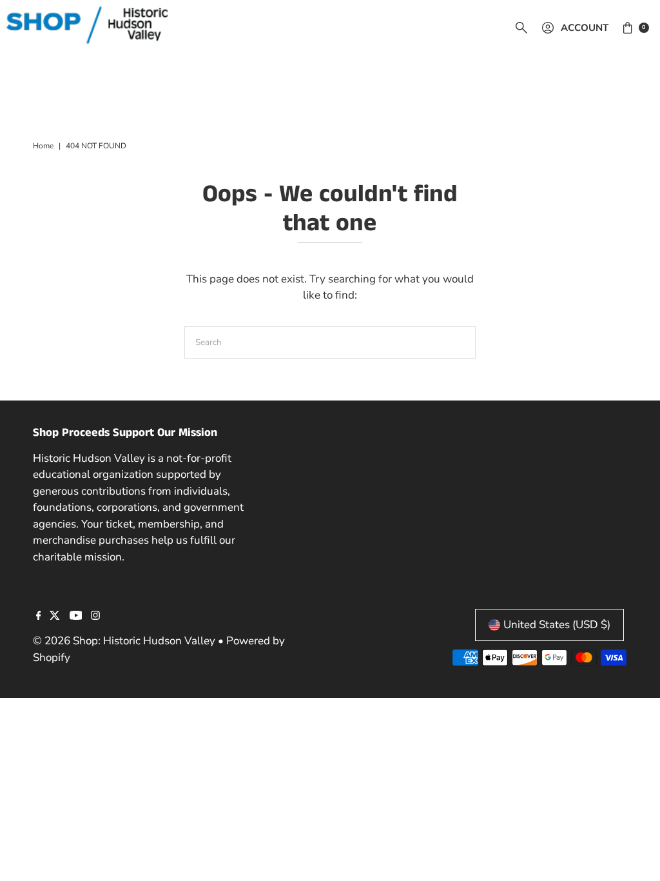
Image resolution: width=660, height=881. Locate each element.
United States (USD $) (556, 624)
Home (43, 146)
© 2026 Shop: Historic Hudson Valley (124, 640)
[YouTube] (76, 616)
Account (584, 27)
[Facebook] (38, 616)
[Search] (521, 28)
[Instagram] (95, 616)
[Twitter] (55, 616)
